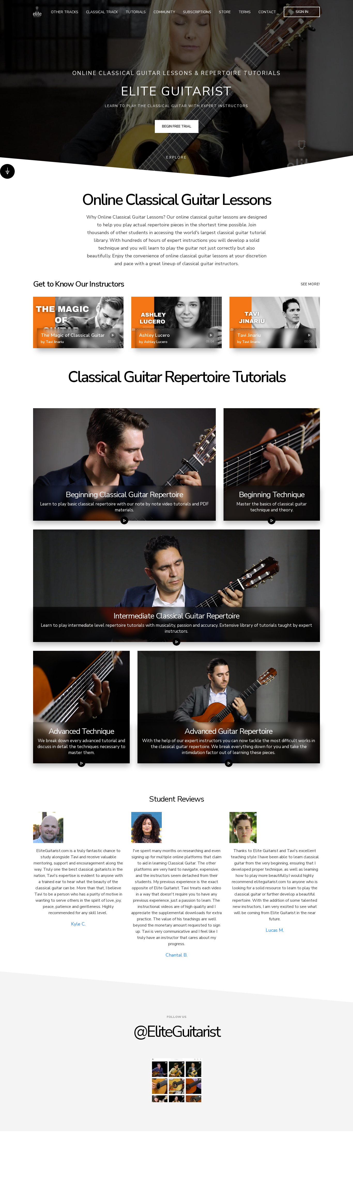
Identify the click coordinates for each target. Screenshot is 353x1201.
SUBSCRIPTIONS (197, 12)
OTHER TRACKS (64, 12)
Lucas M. (275, 930)
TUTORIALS (136, 12)
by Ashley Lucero (153, 341)
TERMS (245, 12)
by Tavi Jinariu (52, 341)
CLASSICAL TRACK (102, 12)
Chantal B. (176, 955)
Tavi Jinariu (249, 335)
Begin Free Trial (176, 126)
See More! (310, 284)
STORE (225, 12)
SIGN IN (302, 11)
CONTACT (267, 12)
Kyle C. (78, 924)
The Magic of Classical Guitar (73, 335)
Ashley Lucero (154, 335)
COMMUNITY (164, 12)
